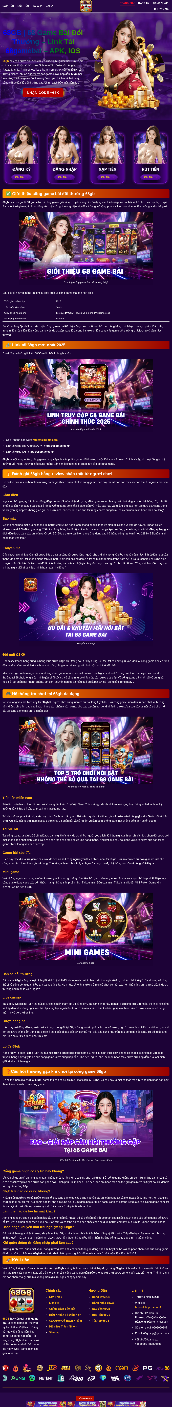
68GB (6, 1318)
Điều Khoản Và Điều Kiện (65, 1314)
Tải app (37, 6)
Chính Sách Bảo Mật (62, 1308)
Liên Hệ (54, 1302)
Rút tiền (23, 6)
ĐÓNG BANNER (85, 1398)
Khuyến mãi (161, 9)
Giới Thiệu (55, 1296)
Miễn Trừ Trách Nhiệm (63, 1326)
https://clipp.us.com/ (45, 439)
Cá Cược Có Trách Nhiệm (65, 1320)
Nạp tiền (8, 6)
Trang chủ (127, 3)
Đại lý (50, 6)
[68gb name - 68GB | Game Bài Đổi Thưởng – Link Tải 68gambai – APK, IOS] (86, 6)
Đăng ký (143, 3)
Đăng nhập (160, 3)
